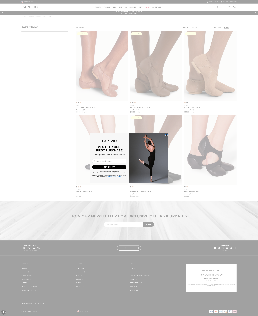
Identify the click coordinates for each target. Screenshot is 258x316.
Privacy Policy (112, 176)
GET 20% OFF (109, 167)
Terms (119, 176)
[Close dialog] (166, 135)
